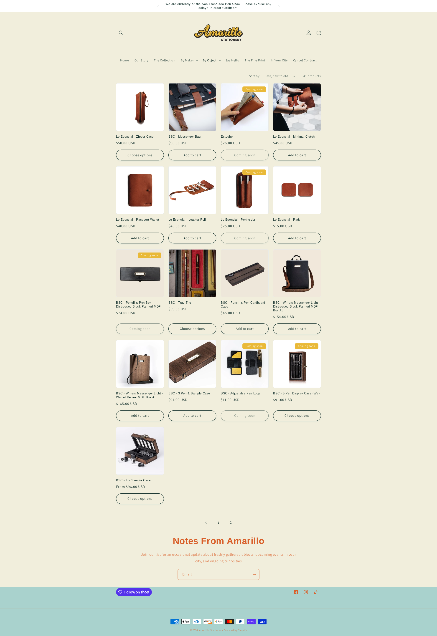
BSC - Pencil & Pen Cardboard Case (243, 304)
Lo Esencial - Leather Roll (187, 219)
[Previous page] (206, 523)
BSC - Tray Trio (179, 302)
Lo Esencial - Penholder (238, 219)
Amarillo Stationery (211, 630)
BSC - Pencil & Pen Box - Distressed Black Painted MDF (138, 304)
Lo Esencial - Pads (287, 219)
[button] (121, 33)
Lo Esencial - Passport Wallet (137, 219)
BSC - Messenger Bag (184, 136)
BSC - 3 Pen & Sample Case (189, 393)
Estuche (227, 136)
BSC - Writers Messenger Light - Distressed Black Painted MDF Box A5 (296, 306)
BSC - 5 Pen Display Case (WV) (296, 393)
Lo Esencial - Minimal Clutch (294, 136)
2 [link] (231, 522)
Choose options (139, 155)
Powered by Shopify (235, 630)
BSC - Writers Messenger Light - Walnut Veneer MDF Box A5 (139, 395)
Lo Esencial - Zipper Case (135, 136)
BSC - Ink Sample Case (133, 480)
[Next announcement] (279, 6)
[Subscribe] (254, 574)
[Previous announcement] (158, 6)
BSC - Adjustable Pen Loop (240, 393)
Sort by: (254, 76)
